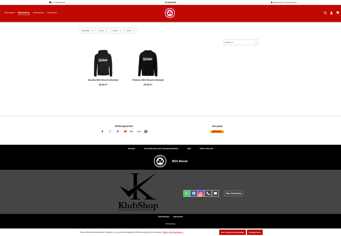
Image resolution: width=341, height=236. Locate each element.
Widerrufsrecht (206, 148)
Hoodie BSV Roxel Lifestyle (103, 79)
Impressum (178, 217)
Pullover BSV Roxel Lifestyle (148, 79)
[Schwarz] (107, 92)
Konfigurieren (255, 232)
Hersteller (86, 31)
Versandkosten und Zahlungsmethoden (161, 148)
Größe (115, 31)
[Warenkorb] (337, 13)
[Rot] (98, 92)
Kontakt (131, 148)
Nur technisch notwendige (232, 232)
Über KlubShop (233, 193)
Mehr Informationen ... (173, 232)
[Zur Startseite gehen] (170, 13)
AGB (189, 148)
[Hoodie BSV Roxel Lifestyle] (103, 63)
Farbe (101, 31)
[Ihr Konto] (331, 13)
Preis (129, 31)
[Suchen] (325, 13)
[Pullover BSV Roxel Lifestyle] (148, 63)
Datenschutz (163, 217)
